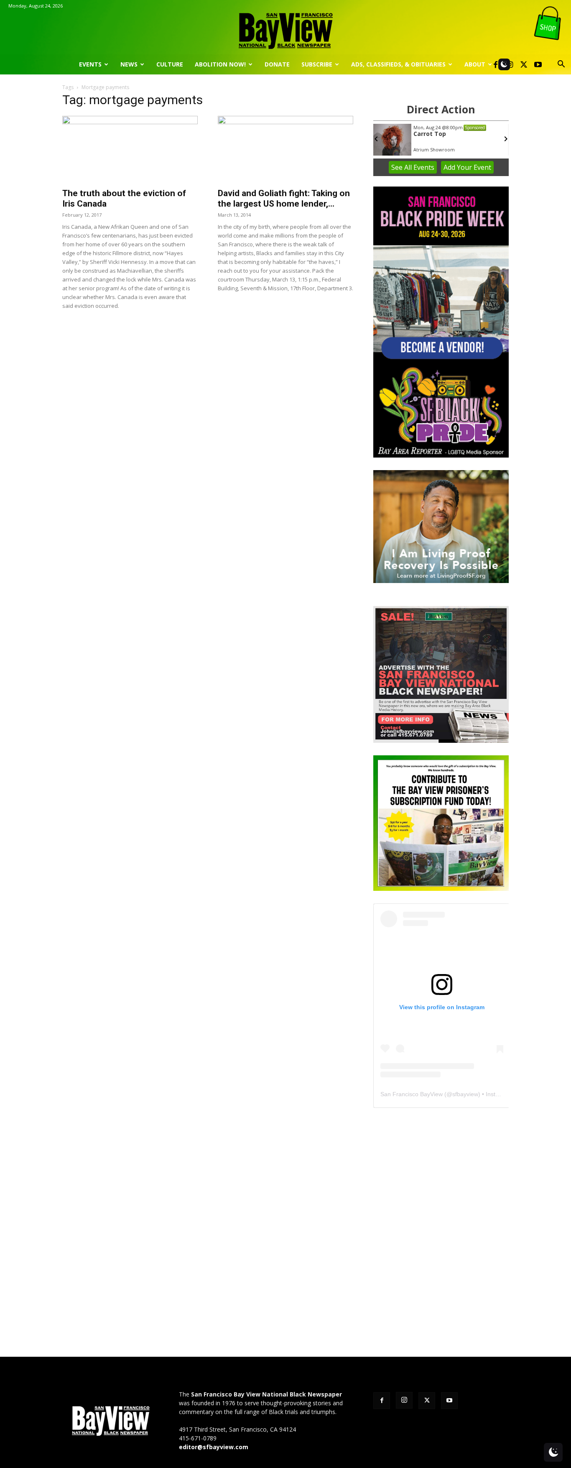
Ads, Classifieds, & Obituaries (398, 64)
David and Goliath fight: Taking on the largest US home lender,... (284, 198)
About (474, 64)
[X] (523, 64)
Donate (277, 64)
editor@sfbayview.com (213, 1447)
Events (90, 64)
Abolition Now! (220, 64)
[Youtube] (538, 64)
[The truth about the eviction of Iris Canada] (130, 149)
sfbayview (465, 1094)
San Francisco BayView (411, 1094)
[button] (561, 65)
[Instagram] (404, 1400)
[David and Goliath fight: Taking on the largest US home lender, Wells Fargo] (285, 149)
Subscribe (316, 64)
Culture (169, 64)
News (129, 64)
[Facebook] (495, 64)
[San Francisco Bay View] (285, 28)
